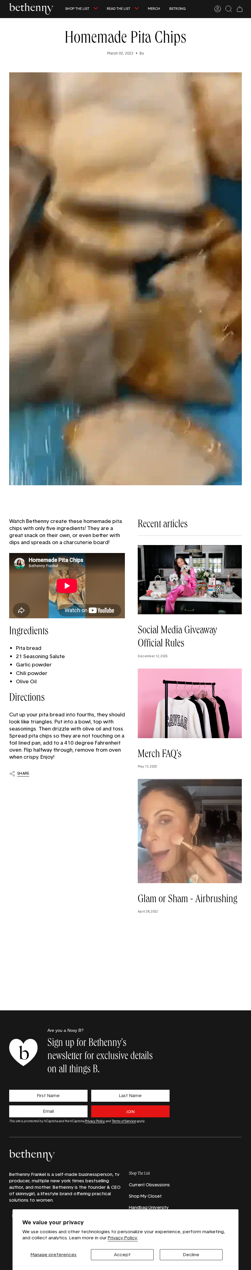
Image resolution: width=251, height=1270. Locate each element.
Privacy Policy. (123, 1237)
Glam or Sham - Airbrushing (187, 900)
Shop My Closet (145, 1196)
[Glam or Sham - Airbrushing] (190, 831)
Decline (191, 1254)
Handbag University (149, 1207)
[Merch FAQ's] (190, 703)
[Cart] (239, 9)
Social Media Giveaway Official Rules (177, 638)
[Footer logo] (32, 1155)
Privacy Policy (95, 1121)
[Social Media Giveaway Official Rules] (190, 580)
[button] (81, 9)
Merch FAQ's (160, 755)
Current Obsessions (149, 1185)
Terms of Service (124, 1121)
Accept (122, 1254)
